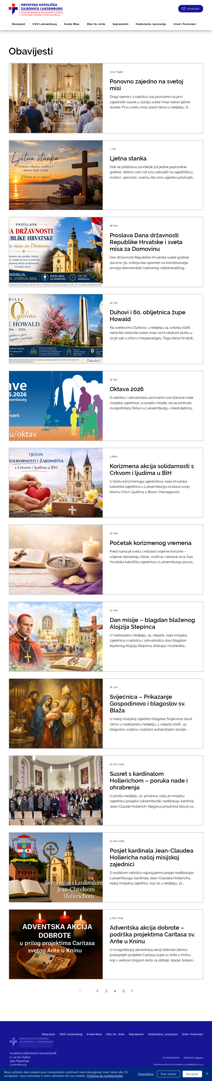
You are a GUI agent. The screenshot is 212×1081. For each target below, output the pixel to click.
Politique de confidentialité (105, 1075)
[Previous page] (80, 990)
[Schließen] (207, 1074)
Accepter (192, 1074)
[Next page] (132, 990)
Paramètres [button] (146, 1074)
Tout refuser (168, 1074)
